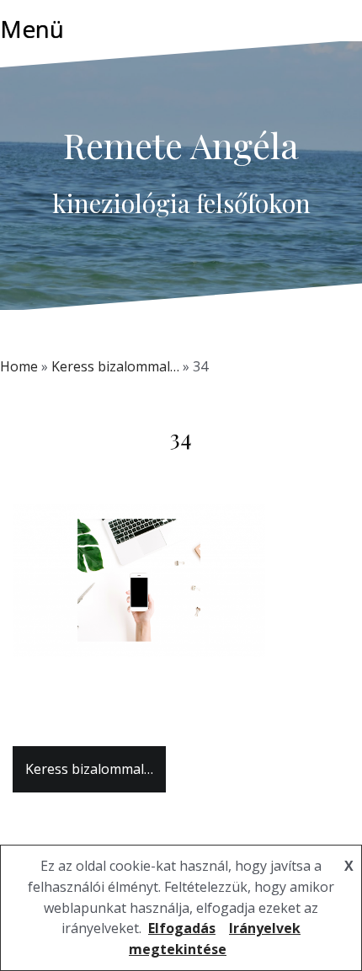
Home (19, 366)
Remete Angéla (181, 144)
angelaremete (209, 469)
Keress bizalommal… (115, 366)
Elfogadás (182, 928)
